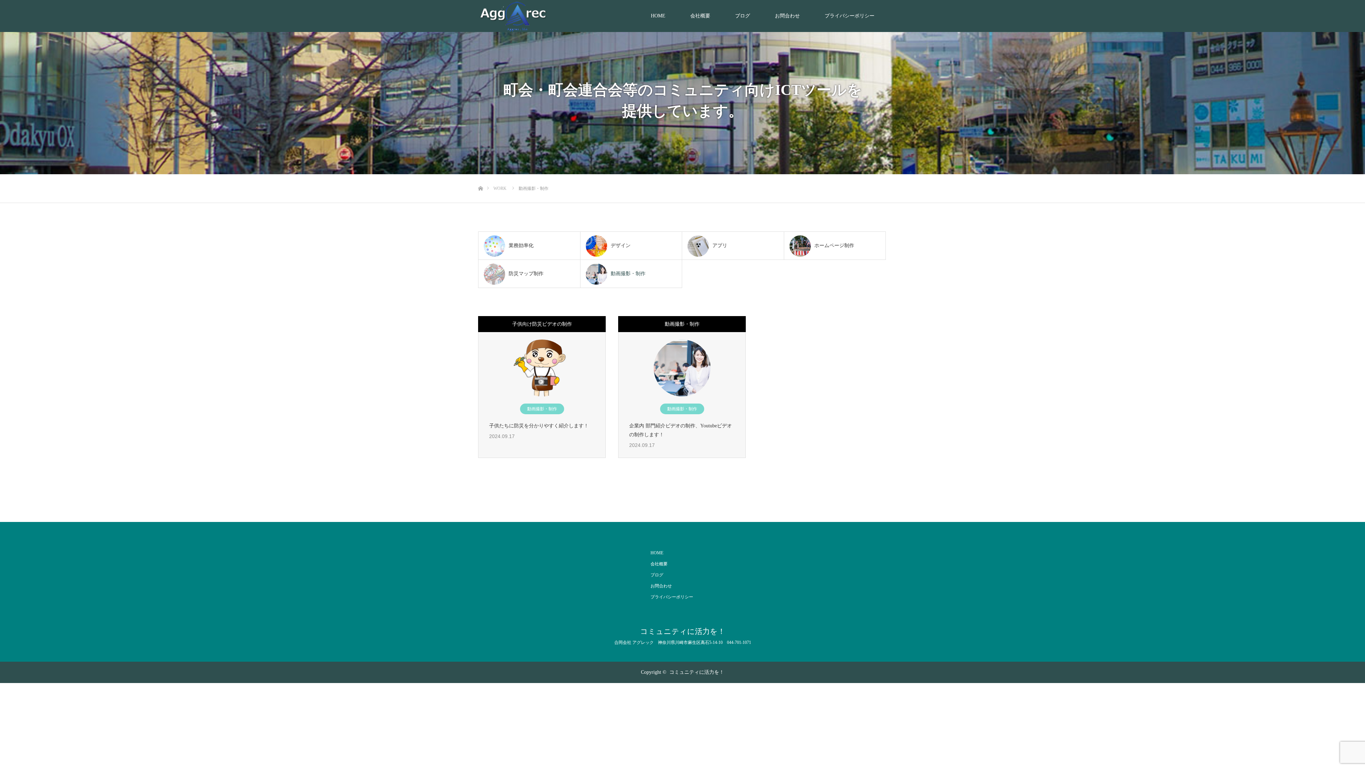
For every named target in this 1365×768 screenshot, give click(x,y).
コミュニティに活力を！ (682, 631)
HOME (658, 15)
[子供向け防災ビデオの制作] (542, 368)
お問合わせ (787, 15)
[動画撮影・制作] (682, 368)
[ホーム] (480, 177)
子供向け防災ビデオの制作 (542, 324)
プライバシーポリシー (849, 15)
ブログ (742, 15)
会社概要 (700, 15)
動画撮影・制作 (542, 408)
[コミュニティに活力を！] (513, 16)
